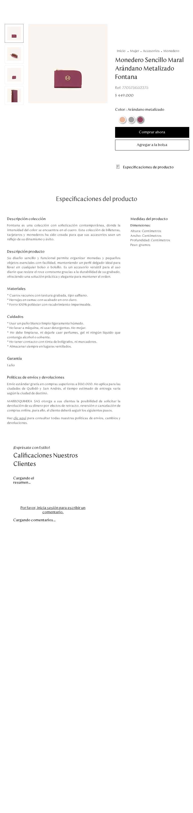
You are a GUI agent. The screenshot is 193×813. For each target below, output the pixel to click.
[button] (68, 64)
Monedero (171, 51)
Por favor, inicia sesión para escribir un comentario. (52, 510)
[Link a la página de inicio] (122, 51)
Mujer (134, 51)
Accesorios (151, 51)
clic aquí (19, 418)
